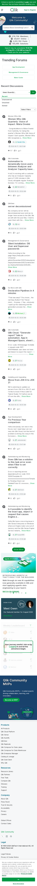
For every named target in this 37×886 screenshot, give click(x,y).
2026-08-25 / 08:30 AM (18, 318)
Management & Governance (18, 72)
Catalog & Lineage (7, 757)
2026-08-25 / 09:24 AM (18, 191)
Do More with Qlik (15, 288)
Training (4, 787)
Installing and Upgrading (17, 377)
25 (11, 280)
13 (11, 196)
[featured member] (29, 604)
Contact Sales (6, 823)
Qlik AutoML (5, 738)
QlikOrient (20, 490)
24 (11, 322)
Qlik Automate (13, 158)
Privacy (3, 811)
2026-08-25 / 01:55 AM (18, 494)
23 (11, 369)
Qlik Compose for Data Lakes (11, 747)
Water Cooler (18, 77)
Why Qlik (4, 763)
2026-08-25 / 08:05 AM (18, 365)
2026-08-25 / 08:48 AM (18, 275)
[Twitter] (2, 836)
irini (18, 224)
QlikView (11, 203)
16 (11, 233)
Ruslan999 (20, 535)
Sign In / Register (30, 10)
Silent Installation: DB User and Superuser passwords (19, 246)
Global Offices (6, 820)
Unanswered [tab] (7, 100)
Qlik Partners (5, 775)
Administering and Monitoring (19, 457)
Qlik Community (7, 832)
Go (33, 92)
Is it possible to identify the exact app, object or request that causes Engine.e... (20, 513)
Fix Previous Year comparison (17, 421)
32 (11, 498)
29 (11, 409)
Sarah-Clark (21, 142)
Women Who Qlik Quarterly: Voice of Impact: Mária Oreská (19, 121)
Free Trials (4, 778)
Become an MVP (11, 700)
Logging (12, 647)
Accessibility (5, 808)
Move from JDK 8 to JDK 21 (21, 381)
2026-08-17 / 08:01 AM (18, 146)
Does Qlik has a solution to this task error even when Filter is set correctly (20, 463)
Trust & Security (6, 805)
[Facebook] (10, 836)
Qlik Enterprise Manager (9, 753)
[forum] (4, 116)
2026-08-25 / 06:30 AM (18, 405)
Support (4, 790)
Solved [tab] (4, 106)
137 (11, 151)
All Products (5, 728)
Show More (26, 138)
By (19, 142)
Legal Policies (6, 854)
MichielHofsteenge (23, 187)
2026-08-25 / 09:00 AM (18, 228)
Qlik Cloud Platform (8, 732)
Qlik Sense (5, 735)
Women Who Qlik (14, 116)
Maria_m (20, 271)
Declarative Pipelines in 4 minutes (21, 291)
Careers (4, 814)
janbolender (21, 440)
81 (11, 543)
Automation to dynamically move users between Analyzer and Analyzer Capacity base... (21, 165)
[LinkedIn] (6, 836)
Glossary (4, 784)
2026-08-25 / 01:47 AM (18, 444)
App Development (18, 67)
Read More (8, 616)
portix (19, 400)
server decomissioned (19, 206)
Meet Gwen (10, 608)
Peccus (19, 361)
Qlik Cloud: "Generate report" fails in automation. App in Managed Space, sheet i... (21, 336)
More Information (18, 883)
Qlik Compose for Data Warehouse (13, 750)
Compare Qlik (6, 781)
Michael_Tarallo (23, 313)
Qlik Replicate (6, 744)
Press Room (5, 802)
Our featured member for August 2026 (18, 612)
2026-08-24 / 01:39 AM (18, 539)
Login (27, 2)
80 (11, 449)
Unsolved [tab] (5, 103)
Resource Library (7, 771)
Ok (18, 879)
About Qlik (4, 799)
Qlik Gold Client (6, 760)
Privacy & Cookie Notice (10, 857)
